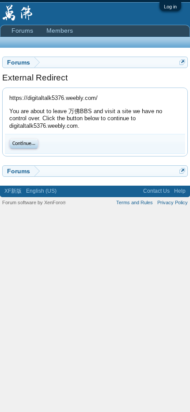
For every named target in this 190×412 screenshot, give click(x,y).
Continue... (23, 143)
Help (180, 191)
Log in (170, 6)
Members (59, 30)
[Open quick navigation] (182, 62)
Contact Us (156, 191)
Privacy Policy (172, 202)
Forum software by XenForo (34, 202)
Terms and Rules (134, 202)
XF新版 (13, 191)
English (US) (41, 191)
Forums (22, 30)
